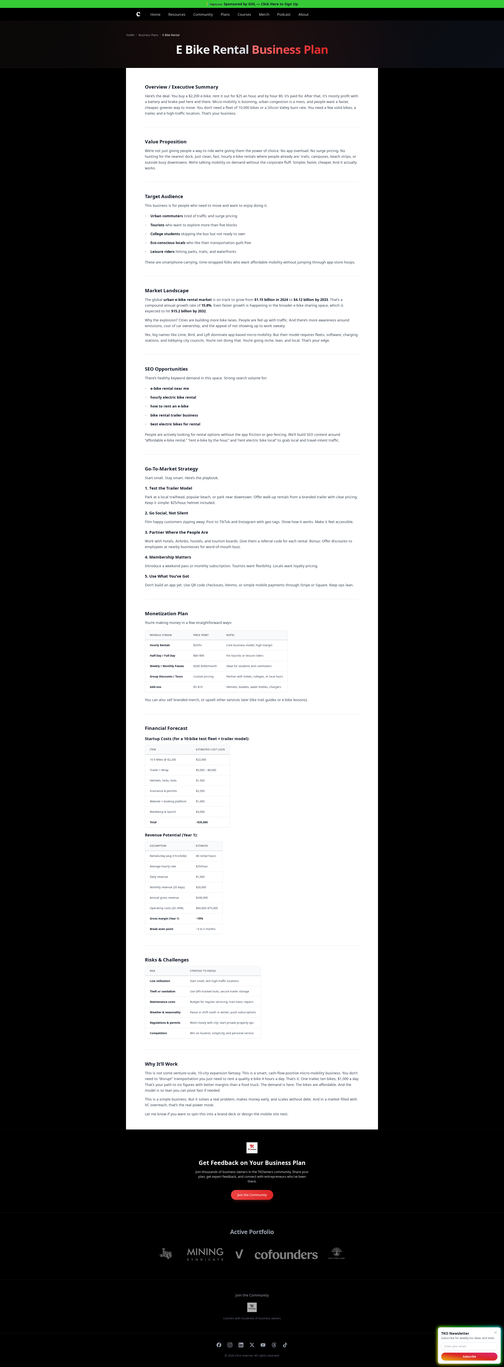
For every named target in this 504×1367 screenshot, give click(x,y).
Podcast (284, 14)
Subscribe (469, 1356)
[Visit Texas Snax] (168, 1254)
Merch (264, 14)
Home (155, 14)
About (303, 14)
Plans (225, 14)
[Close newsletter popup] (496, 1333)
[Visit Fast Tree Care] (336, 1254)
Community (203, 14)
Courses (244, 14)
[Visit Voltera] (239, 1254)
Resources (176, 14)
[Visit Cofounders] (286, 1254)
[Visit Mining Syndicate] (205, 1254)
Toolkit (130, 35)
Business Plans (148, 35)
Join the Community (252, 1195)
